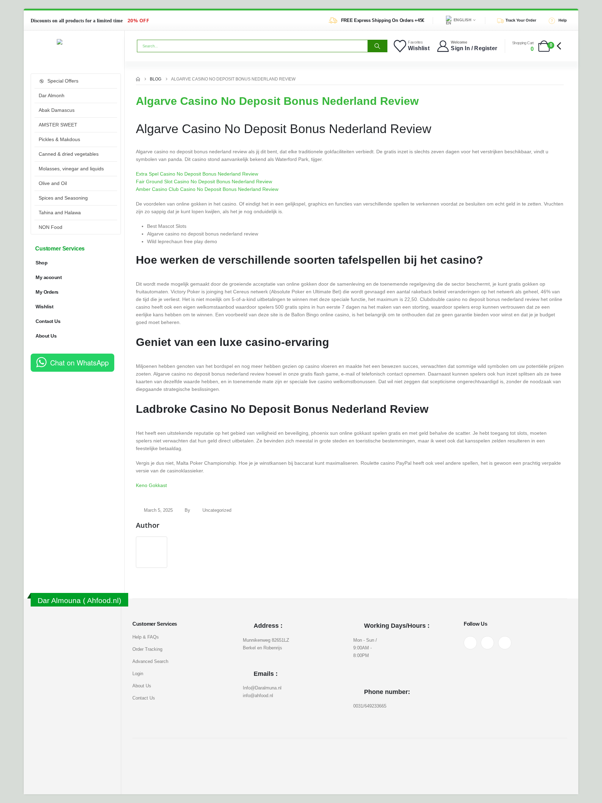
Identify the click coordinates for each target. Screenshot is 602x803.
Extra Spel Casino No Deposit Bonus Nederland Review (197, 174)
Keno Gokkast (151, 485)
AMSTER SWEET (58, 125)
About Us (46, 336)
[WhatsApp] (504, 642)
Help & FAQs (145, 637)
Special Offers (62, 81)
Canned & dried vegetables (69, 154)
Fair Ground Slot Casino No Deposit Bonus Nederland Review (204, 181)
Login (137, 673)
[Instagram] (487, 642)
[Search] (377, 46)
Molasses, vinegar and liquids (71, 168)
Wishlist (44, 306)
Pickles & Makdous (59, 139)
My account (49, 277)
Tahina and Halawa (60, 212)
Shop (41, 262)
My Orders (47, 292)
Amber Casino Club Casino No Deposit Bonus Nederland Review (207, 189)
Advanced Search (150, 661)
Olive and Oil (53, 183)
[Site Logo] (74, 42)
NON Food (50, 227)
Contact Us (48, 321)
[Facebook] (470, 642)
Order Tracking (147, 649)
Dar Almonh (51, 95)
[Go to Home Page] (138, 79)
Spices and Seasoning (63, 198)
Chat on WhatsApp (79, 362)
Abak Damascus (57, 110)
